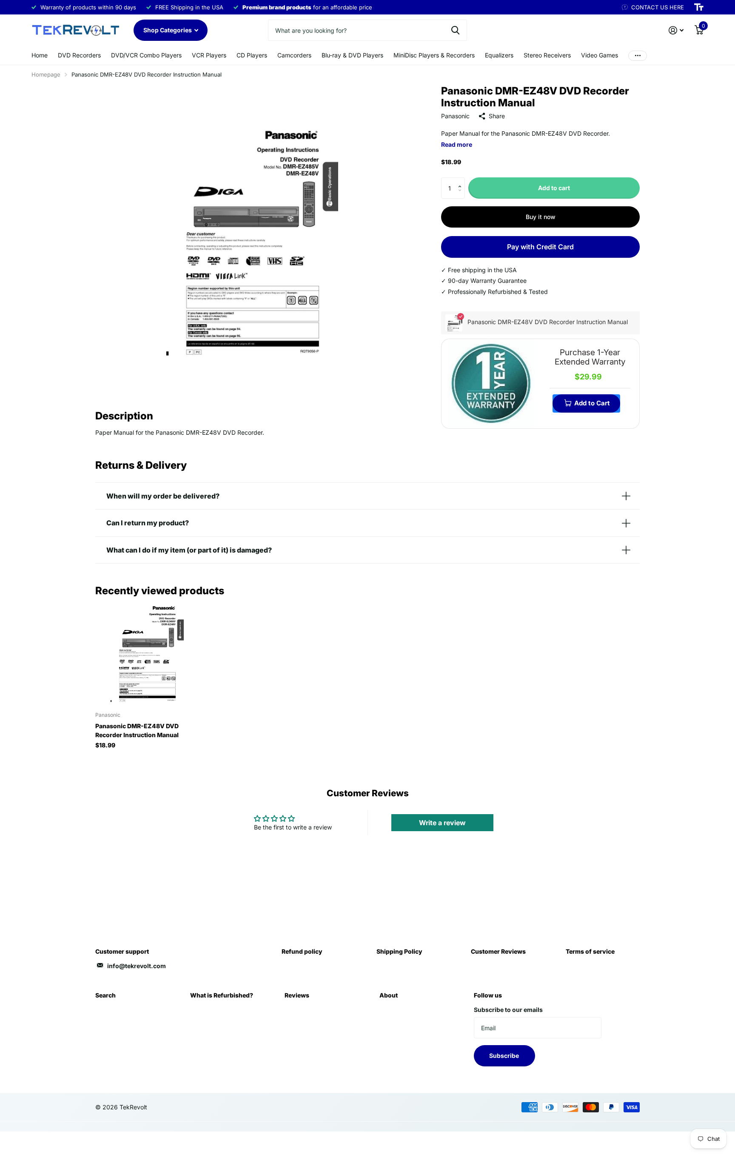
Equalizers (499, 55)
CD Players (251, 55)
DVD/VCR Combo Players (146, 55)
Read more (456, 144)
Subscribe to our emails (508, 1009)
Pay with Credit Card (540, 246)
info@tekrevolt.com (136, 965)
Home (39, 55)
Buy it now (541, 216)
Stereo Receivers (547, 55)
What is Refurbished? (221, 995)
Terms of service (590, 951)
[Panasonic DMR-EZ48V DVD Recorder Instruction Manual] (147, 653)
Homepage (45, 74)
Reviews (297, 995)
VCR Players (209, 55)
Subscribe (504, 1055)
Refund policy (302, 951)
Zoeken (455, 30)
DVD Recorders (79, 55)
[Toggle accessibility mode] (699, 7)
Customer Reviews (498, 951)
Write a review (442, 822)
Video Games (599, 55)
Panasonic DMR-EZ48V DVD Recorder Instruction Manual (137, 730)
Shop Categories (168, 30)
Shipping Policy (399, 951)
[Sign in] (676, 30)
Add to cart (554, 187)
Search (105, 995)
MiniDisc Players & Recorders (434, 55)
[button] (461, 180)
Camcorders (294, 55)
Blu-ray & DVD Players (352, 55)
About (388, 995)
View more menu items (637, 55)
